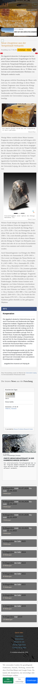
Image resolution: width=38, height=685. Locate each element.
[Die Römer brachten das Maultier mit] (1, 53)
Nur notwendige (19, 680)
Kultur (29, 50)
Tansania (13, 408)
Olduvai (7, 408)
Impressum (19, 636)
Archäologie (21, 50)
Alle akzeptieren (8, 680)
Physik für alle (19, 642)
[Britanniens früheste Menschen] (36, 53)
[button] (19, 491)
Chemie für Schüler (19, 648)
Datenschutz (19, 639)
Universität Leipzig (31, 373)
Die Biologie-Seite (19, 645)
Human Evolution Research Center (23, 429)
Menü (35, 4)
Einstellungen (31, 680)
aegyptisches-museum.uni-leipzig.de (16, 363)
